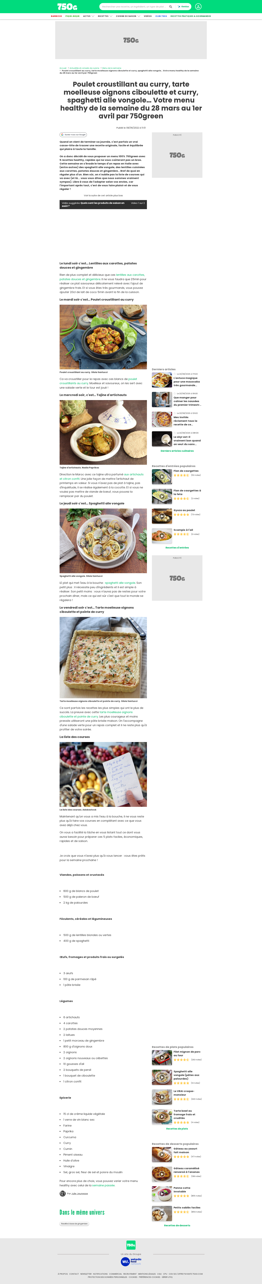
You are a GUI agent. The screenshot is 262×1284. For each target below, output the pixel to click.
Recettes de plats (177, 1128)
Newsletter (86, 1274)
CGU (159, 1274)
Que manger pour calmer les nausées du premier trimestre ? (187, 401)
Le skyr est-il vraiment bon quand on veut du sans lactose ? (187, 440)
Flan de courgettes (186, 471)
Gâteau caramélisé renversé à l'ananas (187, 1170)
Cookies (133, 1277)
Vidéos (148, 16)
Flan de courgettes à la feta (187, 492)
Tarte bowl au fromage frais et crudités (184, 1114)
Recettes (103, 16)
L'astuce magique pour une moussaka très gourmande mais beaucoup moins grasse (187, 381)
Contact (74, 1274)
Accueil (63, 68)
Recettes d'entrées (177, 547)
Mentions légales (147, 1274)
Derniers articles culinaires (177, 450)
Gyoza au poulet (184, 510)
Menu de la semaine (111, 68)
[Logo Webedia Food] (131, 1261)
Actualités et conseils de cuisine (84, 68)
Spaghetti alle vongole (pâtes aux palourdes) (186, 1075)
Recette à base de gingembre (74, 1224)
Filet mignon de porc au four (187, 1053)
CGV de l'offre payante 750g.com (186, 1274)
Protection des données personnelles (107, 1277)
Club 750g (161, 16)
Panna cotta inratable (182, 1189)
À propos (63, 1274)
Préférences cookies (149, 1277)
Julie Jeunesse (79, 1193)
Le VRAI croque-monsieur (184, 1093)
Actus (87, 16)
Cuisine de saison (126, 16)
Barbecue (56, 16)
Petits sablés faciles (187, 1207)
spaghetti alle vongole (120, 583)
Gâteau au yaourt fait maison (185, 1150)
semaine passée (103, 1185)
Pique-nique (73, 16)
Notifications (100, 1274)
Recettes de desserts (177, 1225)
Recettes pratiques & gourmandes (191, 16)
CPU (165, 1274)
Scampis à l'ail (183, 530)
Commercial (115, 1274)
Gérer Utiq (167, 1277)
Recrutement (130, 1274)
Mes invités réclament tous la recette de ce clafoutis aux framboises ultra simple (185, 421)
